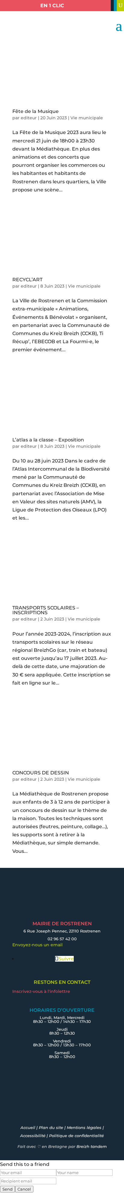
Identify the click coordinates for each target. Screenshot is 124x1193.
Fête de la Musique (35, 111)
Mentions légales (84, 1127)
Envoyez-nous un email (37, 944)
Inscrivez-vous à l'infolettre (41, 991)
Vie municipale (86, 118)
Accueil (27, 1127)
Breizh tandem (91, 1146)
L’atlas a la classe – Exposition (48, 440)
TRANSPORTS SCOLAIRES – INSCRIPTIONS (45, 610)
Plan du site (51, 1127)
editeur (29, 118)
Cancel (24, 1189)
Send (7, 1189)
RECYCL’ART (27, 279)
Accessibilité (32, 1135)
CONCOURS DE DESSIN (40, 773)
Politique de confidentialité (76, 1135)
